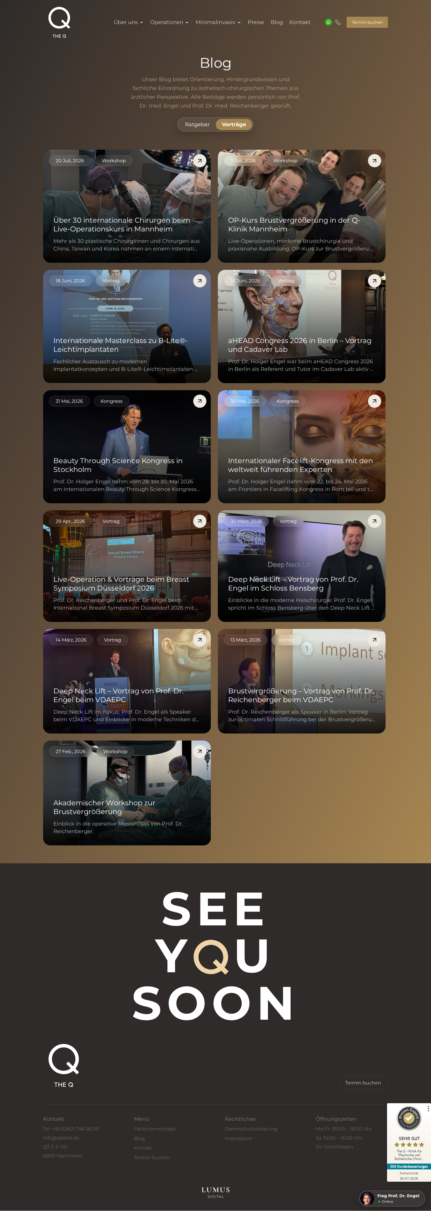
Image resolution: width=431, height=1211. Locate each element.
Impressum (238, 1138)
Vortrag (111, 281)
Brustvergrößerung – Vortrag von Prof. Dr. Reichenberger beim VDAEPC (301, 695)
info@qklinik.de (61, 1138)
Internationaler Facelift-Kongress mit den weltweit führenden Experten (300, 465)
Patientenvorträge (155, 1129)
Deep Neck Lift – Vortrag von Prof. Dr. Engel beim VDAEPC (118, 695)
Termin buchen (367, 22)
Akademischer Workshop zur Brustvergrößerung (104, 807)
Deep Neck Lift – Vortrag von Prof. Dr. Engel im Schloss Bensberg (293, 583)
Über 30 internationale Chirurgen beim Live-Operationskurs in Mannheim (121, 224)
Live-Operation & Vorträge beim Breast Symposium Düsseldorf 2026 (121, 583)
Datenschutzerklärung (251, 1129)
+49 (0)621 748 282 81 (75, 1129)
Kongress (112, 401)
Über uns (126, 22)
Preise (256, 22)
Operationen (166, 22)
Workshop (114, 160)
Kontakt (299, 22)
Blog (277, 22)
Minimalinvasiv (215, 22)
